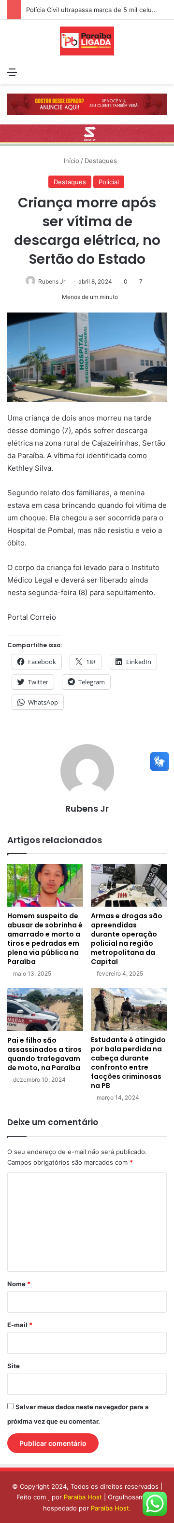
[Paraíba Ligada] (87, 41)
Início (70, 160)
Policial (109, 182)
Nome (18, 1284)
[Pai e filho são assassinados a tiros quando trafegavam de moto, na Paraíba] (45, 1009)
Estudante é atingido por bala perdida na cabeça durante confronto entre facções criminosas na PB (128, 1062)
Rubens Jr (51, 281)
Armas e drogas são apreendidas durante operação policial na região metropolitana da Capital (126, 938)
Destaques (101, 160)
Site (13, 1366)
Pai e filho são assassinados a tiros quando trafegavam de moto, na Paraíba (44, 1054)
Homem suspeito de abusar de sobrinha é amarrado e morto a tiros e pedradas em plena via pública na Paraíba (45, 938)
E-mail (19, 1325)
